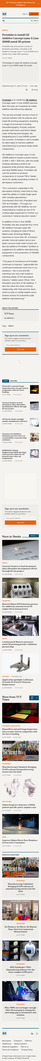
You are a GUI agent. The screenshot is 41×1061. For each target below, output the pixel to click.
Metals (5, 30)
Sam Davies (8, 411)
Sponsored (6, 764)
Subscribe (20, 349)
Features (5, 676)
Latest (5, 381)
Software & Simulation (11, 726)
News (4, 837)
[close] (38, 3)
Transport (6, 601)
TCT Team (8, 58)
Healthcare (6, 801)
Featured (13, 381)
